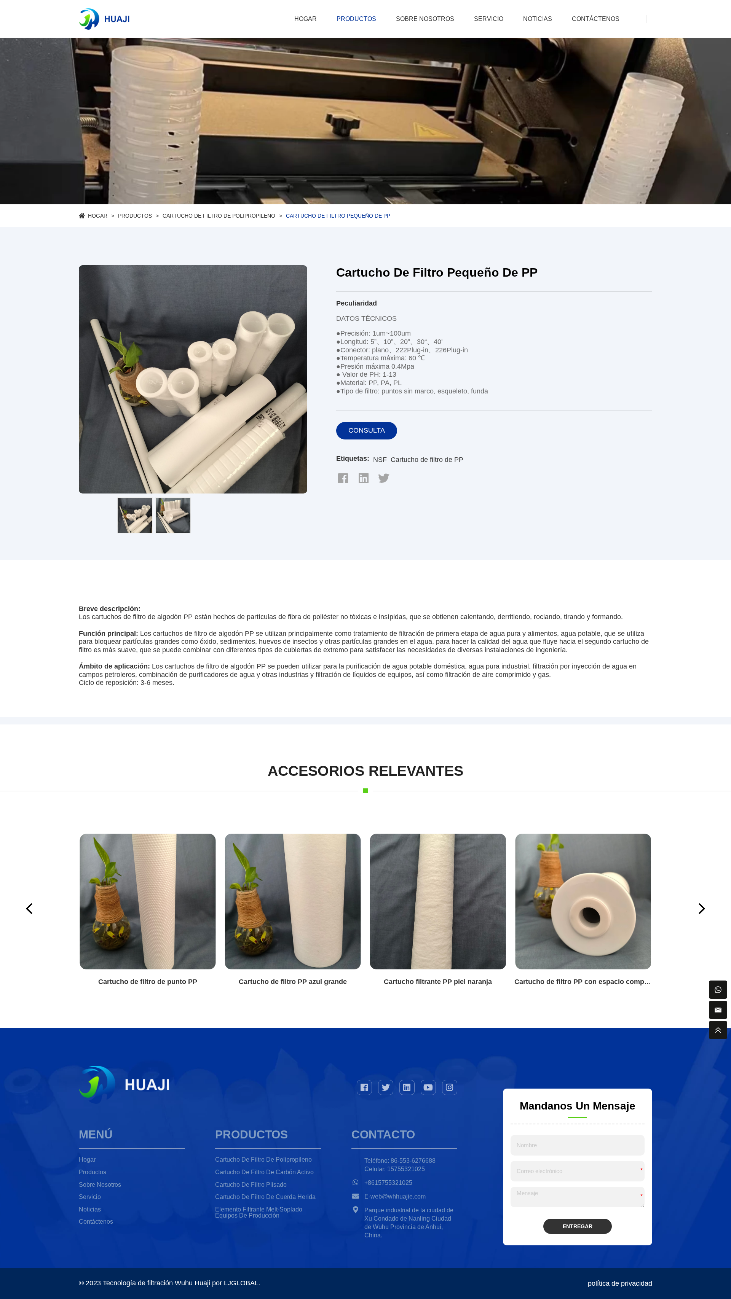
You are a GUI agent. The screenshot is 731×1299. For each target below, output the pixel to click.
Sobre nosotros (425, 19)
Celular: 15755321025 (394, 1169)
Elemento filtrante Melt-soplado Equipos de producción (258, 1212)
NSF (380, 459)
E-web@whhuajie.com (395, 1196)
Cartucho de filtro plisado (251, 1184)
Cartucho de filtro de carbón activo (264, 1172)
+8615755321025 (388, 1183)
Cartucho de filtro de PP (427, 459)
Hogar (305, 19)
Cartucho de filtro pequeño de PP (338, 216)
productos (356, 19)
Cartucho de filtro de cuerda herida (265, 1197)
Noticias (537, 19)
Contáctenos (595, 19)
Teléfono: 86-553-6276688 (400, 1160)
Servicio (488, 19)
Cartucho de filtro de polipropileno (219, 216)
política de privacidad (620, 1283)
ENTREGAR (577, 1226)
